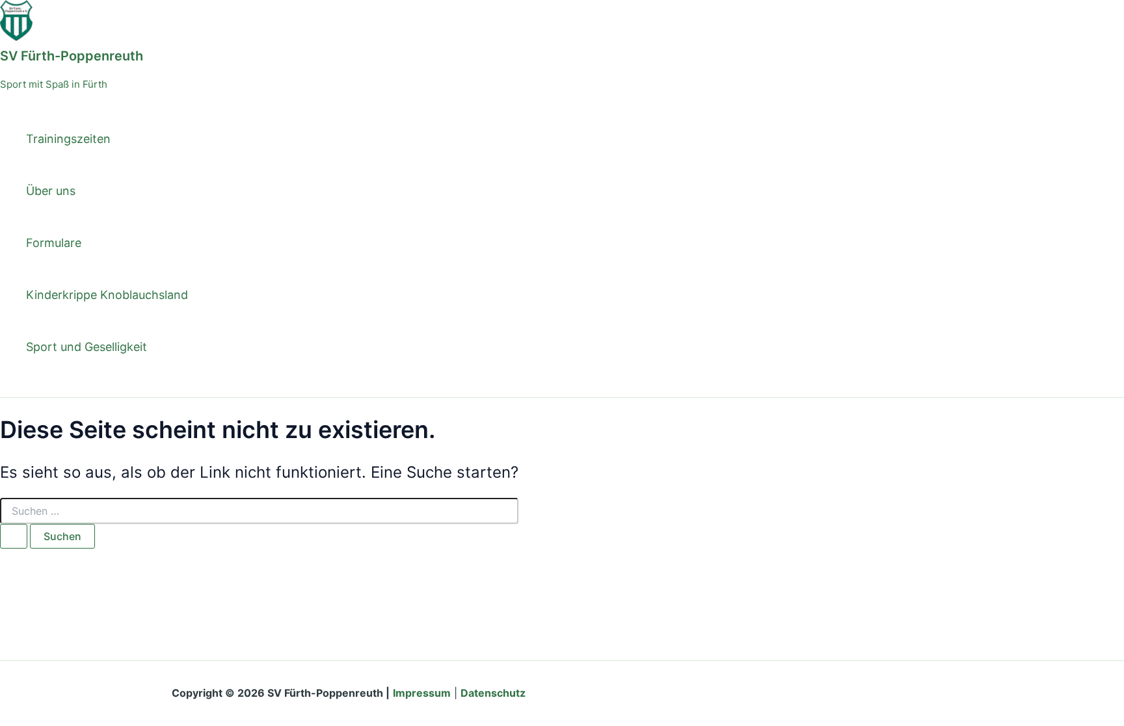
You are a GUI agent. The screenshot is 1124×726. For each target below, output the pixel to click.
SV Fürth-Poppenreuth (71, 56)
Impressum (422, 692)
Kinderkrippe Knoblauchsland (107, 295)
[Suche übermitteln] (13, 536)
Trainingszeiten (68, 139)
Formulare (53, 243)
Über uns (50, 191)
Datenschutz (493, 692)
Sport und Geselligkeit (86, 347)
